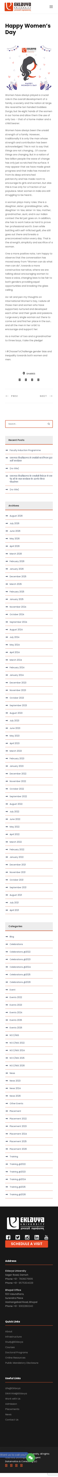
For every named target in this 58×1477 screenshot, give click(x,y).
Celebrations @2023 (20, 959)
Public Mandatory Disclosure (21, 1363)
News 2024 (15, 1088)
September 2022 (18, 796)
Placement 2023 (18, 1126)
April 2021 (14, 910)
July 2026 (14, 523)
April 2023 (14, 743)
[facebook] (6, 1465)
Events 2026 (16, 1027)
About (8, 1331)
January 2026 (17, 568)
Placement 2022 (18, 1118)
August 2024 (16, 629)
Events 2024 (16, 1012)
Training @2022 (18, 1164)
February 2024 (17, 667)
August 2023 (16, 713)
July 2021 (14, 902)
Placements (12, 1409)
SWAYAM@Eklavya (16, 1393)
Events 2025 (16, 1020)
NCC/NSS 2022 (17, 1042)
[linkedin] (11, 1465)
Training (14, 1156)
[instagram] (21, 1465)
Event (12, 989)
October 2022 (17, 788)
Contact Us (11, 1419)
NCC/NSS (14, 1035)
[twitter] (16, 1465)
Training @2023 (18, 1171)
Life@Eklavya (12, 1388)
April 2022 (14, 834)
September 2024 (18, 622)
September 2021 (18, 887)
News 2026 (15, 1095)
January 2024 (17, 675)
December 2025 (18, 576)
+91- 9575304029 (23, 1283)
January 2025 (16, 599)
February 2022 (17, 849)
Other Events (16, 1103)
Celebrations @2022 (20, 951)
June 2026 (15, 531)
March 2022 (16, 841)
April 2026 (15, 546)
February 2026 (17, 561)
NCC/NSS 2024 (17, 1050)
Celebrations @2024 (20, 966)
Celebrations (16, 944)
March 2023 (16, 750)
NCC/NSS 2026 (17, 1065)
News (12, 1073)
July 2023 (14, 720)
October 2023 (17, 697)
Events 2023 (16, 1004)
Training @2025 (18, 1186)
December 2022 (18, 773)
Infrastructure (13, 1336)
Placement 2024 (18, 1133)
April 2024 (15, 652)
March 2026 (16, 553)
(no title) (14, 468)
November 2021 (17, 872)
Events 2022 (16, 997)
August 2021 (16, 895)
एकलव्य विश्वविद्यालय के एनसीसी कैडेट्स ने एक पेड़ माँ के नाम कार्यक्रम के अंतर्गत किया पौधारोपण (31, 478)
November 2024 (18, 606)
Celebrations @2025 (20, 974)
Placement (15, 1111)
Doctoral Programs (16, 1352)
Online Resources (15, 1357)
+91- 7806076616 (23, 1279)
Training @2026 (18, 1194)
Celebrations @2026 (20, 982)
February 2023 (17, 758)
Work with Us (12, 1398)
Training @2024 (18, 1179)
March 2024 (16, 659)
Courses (10, 1347)
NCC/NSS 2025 (17, 1057)
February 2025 (17, 591)
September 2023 (18, 705)
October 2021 (16, 879)
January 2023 (16, 766)
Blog (12, 936)
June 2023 (15, 728)
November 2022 (18, 781)
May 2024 (15, 644)
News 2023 (15, 1080)
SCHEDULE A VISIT (26, 1243)
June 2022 (15, 819)
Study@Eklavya (14, 1342)
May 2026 (15, 538)
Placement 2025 (18, 1141)
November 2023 (18, 690)
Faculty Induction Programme (25, 450)
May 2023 (14, 735)
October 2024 (17, 614)
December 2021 (18, 864)
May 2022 (14, 826)
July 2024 (14, 637)
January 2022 (16, 857)
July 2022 (14, 811)
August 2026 (16, 515)
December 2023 (18, 682)
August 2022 (16, 804)
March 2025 (16, 584)
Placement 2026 (18, 1148)
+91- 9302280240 (23, 1306)
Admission (11, 1404)
